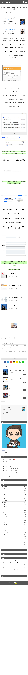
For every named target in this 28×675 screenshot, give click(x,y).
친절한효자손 (16, 583)
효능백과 (14, 492)
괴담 (14, 544)
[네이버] (20, 362)
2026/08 (14, 560)
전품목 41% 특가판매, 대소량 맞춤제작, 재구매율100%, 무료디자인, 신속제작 (10, 22)
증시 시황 (14, 524)
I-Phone (14, 514)
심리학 (14, 496)
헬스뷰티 (14, 494)
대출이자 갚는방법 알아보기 (8, 459)
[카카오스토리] (17, 362)
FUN (14, 527)
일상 (14, 546)
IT (14, 510)
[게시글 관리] (7, 338)
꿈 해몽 (14, 500)
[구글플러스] (11, 362)
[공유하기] (5, 338)
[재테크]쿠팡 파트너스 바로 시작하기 (10, 464)
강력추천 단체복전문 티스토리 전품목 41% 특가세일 (10, 20)
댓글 (3, 402)
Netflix (14, 530)
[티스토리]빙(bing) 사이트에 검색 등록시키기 (10, 345)
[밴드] (23, 362)
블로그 (7, 343)
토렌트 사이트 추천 (6, 476)
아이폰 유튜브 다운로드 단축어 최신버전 (11, 470)
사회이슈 (14, 520)
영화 (14, 538)
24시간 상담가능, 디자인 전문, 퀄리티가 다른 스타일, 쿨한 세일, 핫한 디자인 (10, 32)
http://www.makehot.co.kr (8, 27)
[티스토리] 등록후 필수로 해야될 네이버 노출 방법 (10, 351)
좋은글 (14, 540)
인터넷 (14, 508)
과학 (14, 536)
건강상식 (14, 490)
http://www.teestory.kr (8, 18)
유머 (14, 542)
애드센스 (14, 506)
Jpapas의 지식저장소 (6, 2)
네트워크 (3, 343)
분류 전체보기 (14, 486)
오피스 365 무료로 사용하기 (8, 461)
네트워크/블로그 (10, 12)
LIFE (14, 488)
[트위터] (8, 362)
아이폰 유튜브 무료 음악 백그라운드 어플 (11, 468)
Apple (14, 512)
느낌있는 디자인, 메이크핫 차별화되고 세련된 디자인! (10, 30)
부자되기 (14, 522)
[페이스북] (5, 362)
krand (13, 582)
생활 (14, 498)
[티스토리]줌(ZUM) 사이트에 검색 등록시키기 (14, 8)
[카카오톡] (14, 362)
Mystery (14, 534)
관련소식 (14, 516)
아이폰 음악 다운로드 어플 (8, 466)
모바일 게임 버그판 (14, 529)
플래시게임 (14, 532)
